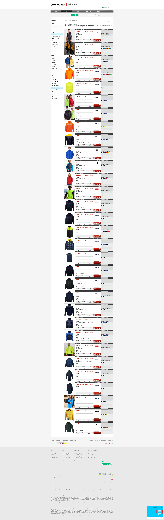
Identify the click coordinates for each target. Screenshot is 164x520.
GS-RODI (98, 225)
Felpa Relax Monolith (80, 199)
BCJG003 (98, 42)
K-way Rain (78, 68)
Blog (75, 460)
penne (59, 498)
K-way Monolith (78, 291)
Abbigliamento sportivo (72, 20)
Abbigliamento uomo (66, 451)
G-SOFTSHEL (97, 304)
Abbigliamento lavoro (66, 457)
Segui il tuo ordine (102, 440)
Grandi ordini (53, 456)
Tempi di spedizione (77, 453)
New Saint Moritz (97, 422)
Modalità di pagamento (78, 456)
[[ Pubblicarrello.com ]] (59, 5)
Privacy (71, 440)
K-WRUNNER (97, 81)
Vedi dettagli (105, 29)
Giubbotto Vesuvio (79, 238)
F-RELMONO (98, 199)
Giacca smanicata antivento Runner (82, 29)
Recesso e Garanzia (77, 451)
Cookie (75, 440)
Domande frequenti (91, 451)
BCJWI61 (98, 173)
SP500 (99, 107)
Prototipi (52, 454)
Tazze (112, 497)
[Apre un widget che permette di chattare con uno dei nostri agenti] (155, 513)
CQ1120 (98, 160)
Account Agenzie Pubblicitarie (102, 482)
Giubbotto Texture (79, 317)
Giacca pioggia (78, 55)
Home (56, 11)
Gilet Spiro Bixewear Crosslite (81, 186)
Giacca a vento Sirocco (80, 42)
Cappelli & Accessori (65, 458)
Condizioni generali (64, 440)
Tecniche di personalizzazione (79, 454)
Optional (52, 460)
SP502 (99, 29)
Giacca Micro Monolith (80, 264)
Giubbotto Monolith (79, 278)
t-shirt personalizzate (79, 492)
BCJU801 (98, 147)
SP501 (99, 94)
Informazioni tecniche (78, 458)
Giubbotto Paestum (79, 330)
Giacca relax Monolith (80, 212)
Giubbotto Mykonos (79, 356)
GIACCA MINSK (78, 160)
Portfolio (88, 11)
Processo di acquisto (78, 457)
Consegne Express (54, 458)
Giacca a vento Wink (79, 94)
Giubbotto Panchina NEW (80, 382)
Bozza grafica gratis (55, 451)
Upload (96, 440)
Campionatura (53, 453)
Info (78, 11)
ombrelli (56, 498)
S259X (99, 186)
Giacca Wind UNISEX (79, 107)
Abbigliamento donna (66, 453)
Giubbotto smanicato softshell (81, 251)
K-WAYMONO (97, 291)
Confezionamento (54, 457)
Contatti (99, 11)
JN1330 (99, 395)
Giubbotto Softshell (79, 304)
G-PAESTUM (98, 330)
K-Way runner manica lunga (81, 121)
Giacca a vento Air (79, 147)
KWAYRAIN (98, 68)
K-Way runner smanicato (80, 81)
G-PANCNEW (97, 382)
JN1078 (99, 408)
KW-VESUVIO (97, 134)
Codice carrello (110, 440)
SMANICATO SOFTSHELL (95, 251)
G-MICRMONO (97, 264)
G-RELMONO (97, 212)
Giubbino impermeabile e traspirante (83, 422)
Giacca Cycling (78, 343)
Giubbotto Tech (78, 369)
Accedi (112, 482)
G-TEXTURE (98, 317)
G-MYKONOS (97, 356)
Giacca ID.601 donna (79, 173)
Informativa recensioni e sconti (93, 458)
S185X (99, 343)
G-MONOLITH (97, 278)
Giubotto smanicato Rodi (80, 225)
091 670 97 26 (73, 5)
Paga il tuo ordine (91, 454)
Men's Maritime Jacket (80, 408)
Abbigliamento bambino (66, 454)
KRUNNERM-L (97, 121)
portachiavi (52, 498)
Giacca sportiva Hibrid (80, 395)
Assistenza (57, 440)
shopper (62, 498)
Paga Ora (91, 440)
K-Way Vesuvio (78, 134)
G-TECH (98, 369)
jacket (79, 20)
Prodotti (67, 11)
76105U (98, 55)
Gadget (63, 460)
